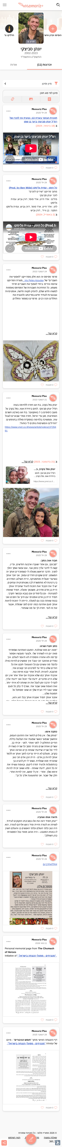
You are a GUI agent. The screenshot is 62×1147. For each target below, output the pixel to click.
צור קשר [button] (53, 1141)
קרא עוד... (51, 333)
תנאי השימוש (14, 1137)
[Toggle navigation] (58, 5)
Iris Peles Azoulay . (33, 280)
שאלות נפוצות (50, 1137)
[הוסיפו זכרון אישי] (53, 29)
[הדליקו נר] (9, 29)
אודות (13, 64)
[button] (51, 167)
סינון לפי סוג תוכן (49, 93)
